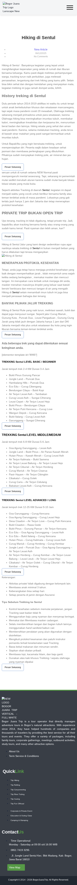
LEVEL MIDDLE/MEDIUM (44, 434)
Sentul (45, 190)
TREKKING (9, 361)
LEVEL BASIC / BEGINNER (39, 361)
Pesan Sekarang (13, 167)
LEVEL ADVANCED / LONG (39, 500)
